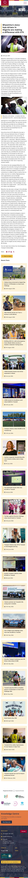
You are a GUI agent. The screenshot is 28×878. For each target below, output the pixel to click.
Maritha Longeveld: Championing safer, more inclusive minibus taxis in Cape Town (14, 459)
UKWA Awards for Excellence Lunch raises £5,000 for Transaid (13, 400)
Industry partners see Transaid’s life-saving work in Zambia (14, 602)
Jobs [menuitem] (16, 847)
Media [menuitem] (16, 850)
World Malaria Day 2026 (10, 718)
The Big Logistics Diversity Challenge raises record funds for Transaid (14, 517)
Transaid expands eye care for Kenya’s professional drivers (14, 774)
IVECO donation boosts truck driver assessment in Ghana (13, 372)
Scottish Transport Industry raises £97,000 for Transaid (13, 574)
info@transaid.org (7, 836)
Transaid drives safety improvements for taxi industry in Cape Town (14, 745)
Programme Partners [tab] (8, 790)
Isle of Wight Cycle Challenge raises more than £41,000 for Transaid (13, 631)
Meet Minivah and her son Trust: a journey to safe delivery (13, 313)
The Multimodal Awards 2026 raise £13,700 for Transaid (13, 488)
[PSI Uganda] (5, 796)
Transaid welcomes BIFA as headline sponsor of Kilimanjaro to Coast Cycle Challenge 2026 (14, 689)
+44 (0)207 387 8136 (8, 833)
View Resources (6, 822)
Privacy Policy (8, 867)
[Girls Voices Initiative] (15, 803)
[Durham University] (6, 803)
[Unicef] (22, 803)
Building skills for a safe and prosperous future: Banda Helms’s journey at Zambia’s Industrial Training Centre (14, 342)
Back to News (7, 256)
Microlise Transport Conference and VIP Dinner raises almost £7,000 (14, 660)
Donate (23, 831)
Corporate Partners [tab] (19, 790)
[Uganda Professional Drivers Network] (20, 796)
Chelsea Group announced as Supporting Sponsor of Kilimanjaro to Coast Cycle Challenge (14, 284)
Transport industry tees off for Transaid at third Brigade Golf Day (14, 545)
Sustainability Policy (16, 867)
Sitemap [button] (24, 867)
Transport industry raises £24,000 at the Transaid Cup (14, 429)
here (12, 247)
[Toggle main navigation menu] (25, 3)
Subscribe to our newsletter (11, 862)
